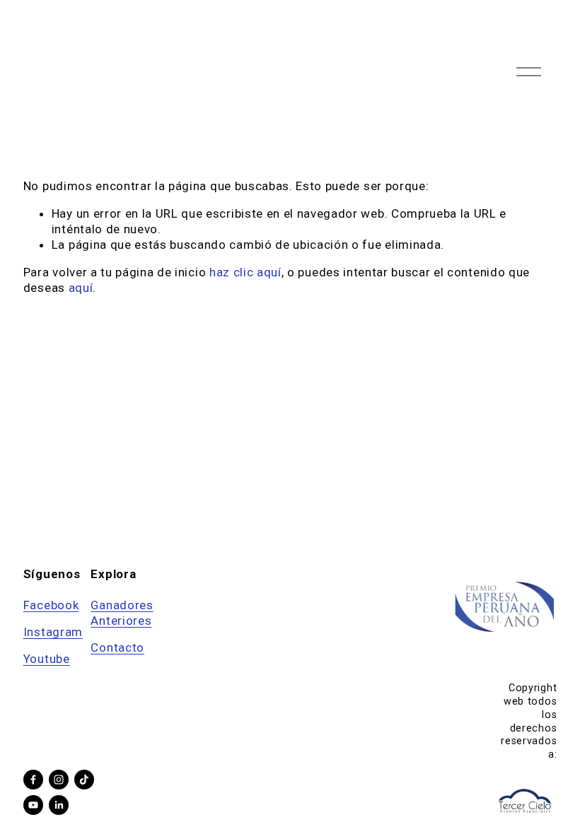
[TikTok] (84, 779)
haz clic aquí (245, 272)
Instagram (53, 632)
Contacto (117, 647)
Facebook (51, 605)
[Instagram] (59, 779)
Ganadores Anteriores (122, 613)
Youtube (46, 659)
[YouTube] (33, 805)
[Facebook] (33, 779)
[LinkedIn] (59, 805)
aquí (81, 288)
